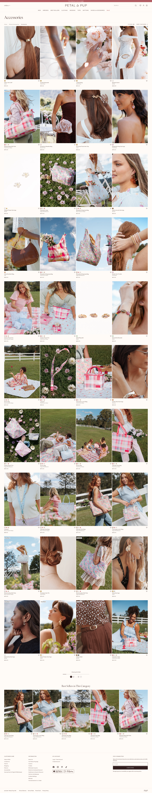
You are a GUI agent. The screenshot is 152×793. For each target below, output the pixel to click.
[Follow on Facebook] (54, 767)
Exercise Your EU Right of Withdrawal (13, 772)
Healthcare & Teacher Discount (35, 772)
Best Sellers (55, 10)
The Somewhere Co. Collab (34, 780)
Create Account (56, 761)
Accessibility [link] (7, 770)
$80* (82, 1)
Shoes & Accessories (98, 10)
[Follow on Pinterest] (62, 767)
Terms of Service (22, 790)
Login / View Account (58, 759)
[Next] (81, 677)
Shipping (6, 765)
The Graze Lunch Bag (38, 737)
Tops (79, 10)
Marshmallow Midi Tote (125, 737)
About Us (30, 759)
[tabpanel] (76, 718)
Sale (108, 10)
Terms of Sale (31, 790)
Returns (6, 768)
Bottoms (86, 10)
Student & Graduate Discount (35, 770)
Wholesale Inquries (33, 768)
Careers (30, 763)
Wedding (72, 10)
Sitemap (30, 778)
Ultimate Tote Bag (9, 737)
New (39, 10)
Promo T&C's (38, 790)
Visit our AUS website (33, 774)
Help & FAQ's (7, 759)
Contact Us (7, 761)
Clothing (64, 10)
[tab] (76, 686)
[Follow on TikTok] (66, 767)
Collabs (30, 765)
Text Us (6, 763)
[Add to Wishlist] (38, 81)
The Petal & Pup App (33, 761)
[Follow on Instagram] (58, 767)
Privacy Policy (45, 790)
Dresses (45, 10)
